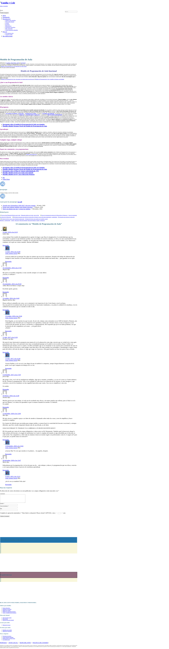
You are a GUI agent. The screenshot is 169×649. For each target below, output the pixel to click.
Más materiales (9, 28)
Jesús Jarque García (11, 253)
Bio (4, 177)
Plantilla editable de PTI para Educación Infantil (18, 173)
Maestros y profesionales (5, 220)
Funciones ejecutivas (10, 27)
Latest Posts (6, 179)
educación (17, 220)
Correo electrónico (4, 506)
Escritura (7, 24)
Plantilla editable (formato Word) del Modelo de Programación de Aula (25, 126)
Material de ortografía (7, 631)
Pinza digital (5, 619)
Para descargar (6, 19)
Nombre (2, 503)
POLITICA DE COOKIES (40, 642)
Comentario (2, 493)
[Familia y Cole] (7, 3)
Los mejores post (9, 33)
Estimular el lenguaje (7, 609)
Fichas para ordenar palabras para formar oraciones (18, 207)
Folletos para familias (10, 20)
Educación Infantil (9, 21)
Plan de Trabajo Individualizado (55, 114)
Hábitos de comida (6, 610)
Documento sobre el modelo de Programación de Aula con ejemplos (24, 124)
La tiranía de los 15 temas (30, 113)
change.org (21, 114)
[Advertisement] (35, 47)
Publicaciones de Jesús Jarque (9, 638)
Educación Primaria (32, 220)
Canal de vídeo (8, 34)
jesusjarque (23, 62)
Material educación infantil (8, 620)
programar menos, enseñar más (33, 114)
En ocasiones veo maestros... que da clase (15, 113)
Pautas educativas (6, 608)
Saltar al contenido (4, 6)
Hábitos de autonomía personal (9, 611)
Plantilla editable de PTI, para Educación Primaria (18, 174)
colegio (12, 220)
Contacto (74, 8)
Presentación (6, 17)
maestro (38, 220)
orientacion (42, 220)
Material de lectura (6, 625)
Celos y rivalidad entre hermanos (9, 612)
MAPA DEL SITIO (25, 642)
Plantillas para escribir (7, 630)
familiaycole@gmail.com (31, 154)
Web (1, 508)
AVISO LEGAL (13, 642)
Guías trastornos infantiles (11, 30)
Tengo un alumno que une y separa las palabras (16, 209)
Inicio (4, 15)
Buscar (1, 10)
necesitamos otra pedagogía (48, 113)
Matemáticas (8, 26)
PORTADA (3, 642)
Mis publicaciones (7, 36)
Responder (6, 245)
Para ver (5, 31)
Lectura (7, 23)
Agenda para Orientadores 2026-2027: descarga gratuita (19, 205)
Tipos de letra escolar (7, 617)
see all (20, 202)
